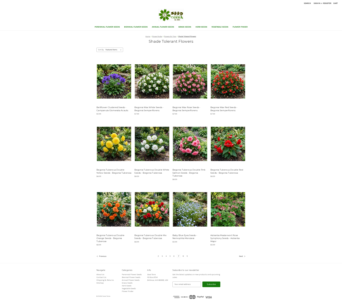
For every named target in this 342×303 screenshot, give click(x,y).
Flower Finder (240, 27)
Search (307, 3)
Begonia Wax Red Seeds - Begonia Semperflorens (223, 109)
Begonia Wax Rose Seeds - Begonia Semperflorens (186, 109)
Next (241, 256)
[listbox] (114, 50)
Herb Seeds (201, 27)
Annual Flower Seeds (163, 27)
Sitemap (100, 283)
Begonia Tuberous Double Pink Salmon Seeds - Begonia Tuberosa (188, 173)
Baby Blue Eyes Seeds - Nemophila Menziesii (184, 237)
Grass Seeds (184, 27)
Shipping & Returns (105, 280)
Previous (102, 256)
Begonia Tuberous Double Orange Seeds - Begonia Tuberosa (110, 238)
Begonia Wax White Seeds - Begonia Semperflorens (148, 109)
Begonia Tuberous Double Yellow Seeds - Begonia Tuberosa (113, 171)
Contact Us (101, 277)
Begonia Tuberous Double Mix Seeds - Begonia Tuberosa (150, 237)
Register (327, 3)
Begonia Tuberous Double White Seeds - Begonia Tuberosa (151, 171)
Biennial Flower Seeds (136, 27)
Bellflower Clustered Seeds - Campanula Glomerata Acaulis (112, 109)
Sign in (317, 3)
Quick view (112, 79)
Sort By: (101, 50)
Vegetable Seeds (219, 27)
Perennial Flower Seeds (107, 27)
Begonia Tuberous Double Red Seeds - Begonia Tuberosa (226, 171)
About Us (100, 274)
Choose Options (114, 84)
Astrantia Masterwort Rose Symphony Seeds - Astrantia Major (225, 238)
